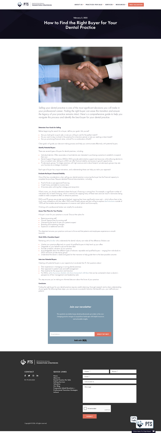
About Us (56, 378)
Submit (90, 416)
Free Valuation (136, 5)
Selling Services (59, 382)
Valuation (56, 384)
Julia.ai (56, 392)
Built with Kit (80, 340)
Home (55, 376)
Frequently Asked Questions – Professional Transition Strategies (65, 389)
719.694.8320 (30, 380)
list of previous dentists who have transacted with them (69, 273)
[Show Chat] (153, 431)
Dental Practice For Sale (62, 380)
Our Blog (56, 386)
